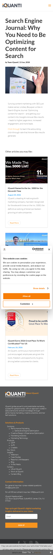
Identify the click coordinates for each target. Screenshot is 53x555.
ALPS (13, 445)
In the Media (16, 464)
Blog (12, 462)
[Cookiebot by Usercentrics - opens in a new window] (32, 249)
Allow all (26, 296)
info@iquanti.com (12, 487)
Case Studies (16, 457)
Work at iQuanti (17, 471)
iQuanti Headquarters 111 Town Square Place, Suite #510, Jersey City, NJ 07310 (25, 498)
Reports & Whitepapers (20, 459)
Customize (25, 304)
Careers (10, 467)
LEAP (13, 442)
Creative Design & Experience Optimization (27, 433)
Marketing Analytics (18, 435)
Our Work (11, 450)
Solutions (10, 426)
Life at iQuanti (16, 469)
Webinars (14, 454)
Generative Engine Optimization (27, 431)
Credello (14, 447)
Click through (14, 129)
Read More (14, 223)
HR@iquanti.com (37, 492)
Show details (39, 288)
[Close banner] (49, 249)
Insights (10, 452)
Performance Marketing (20, 428)
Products (10, 440)
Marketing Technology (19, 438)
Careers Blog (16, 474)
